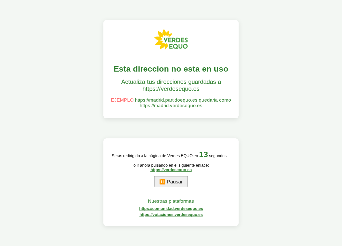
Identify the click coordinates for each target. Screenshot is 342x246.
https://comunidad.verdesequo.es (171, 208)
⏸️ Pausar (171, 181)
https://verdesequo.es (171, 170)
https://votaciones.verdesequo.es (171, 214)
